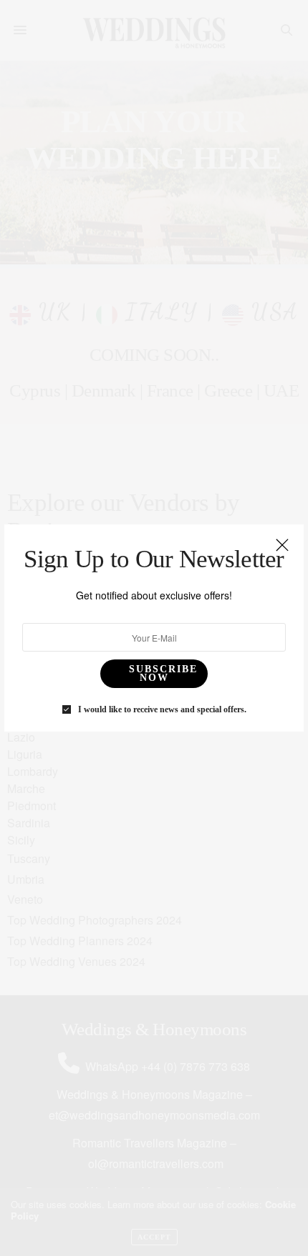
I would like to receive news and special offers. (162, 709)
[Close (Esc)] (282, 546)
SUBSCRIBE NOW (163, 673)
